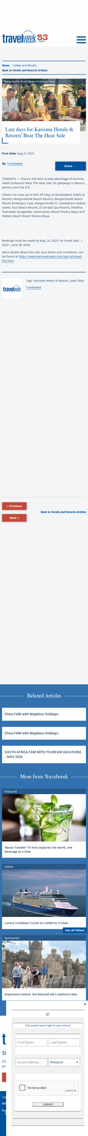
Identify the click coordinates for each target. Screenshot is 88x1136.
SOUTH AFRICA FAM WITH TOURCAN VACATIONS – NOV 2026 (43, 754)
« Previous (14, 506)
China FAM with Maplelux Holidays (31, 714)
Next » (14, 518)
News (5, 65)
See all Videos (75, 930)
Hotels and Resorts (25, 65)
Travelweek (15, 163)
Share (68, 166)
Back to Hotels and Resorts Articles (24, 70)
